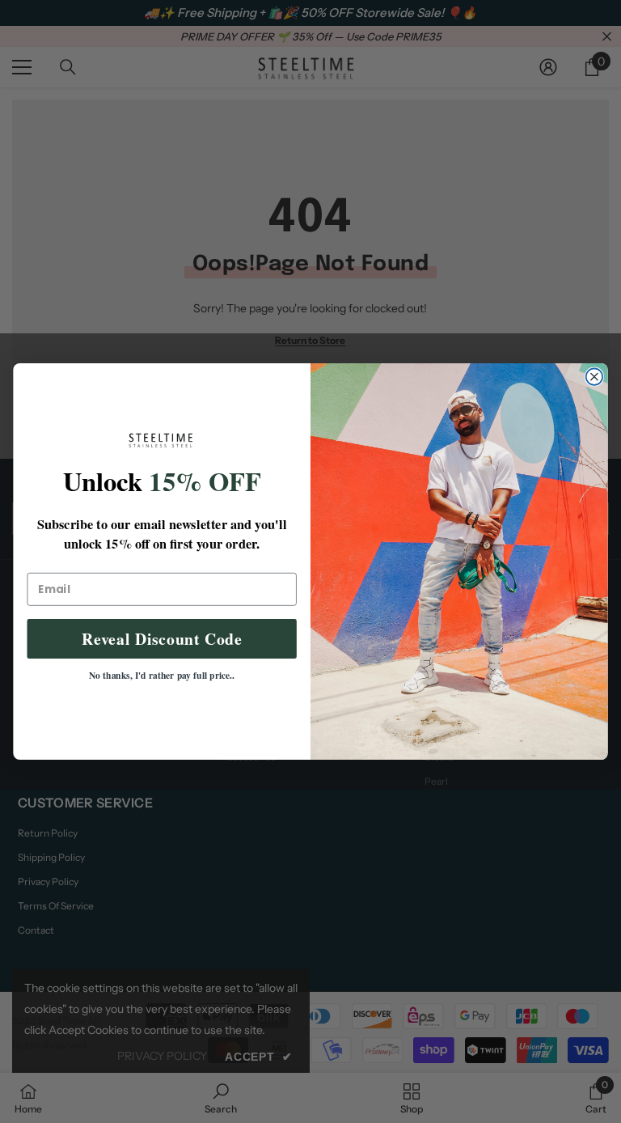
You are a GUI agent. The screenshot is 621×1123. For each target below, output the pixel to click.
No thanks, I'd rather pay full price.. (162, 675)
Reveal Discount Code (162, 638)
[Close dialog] (594, 376)
